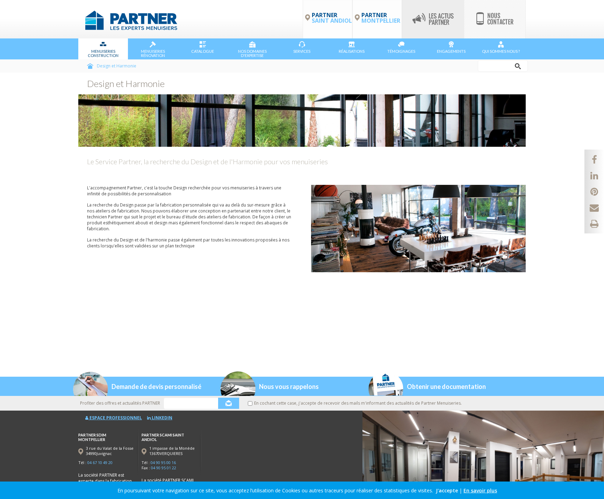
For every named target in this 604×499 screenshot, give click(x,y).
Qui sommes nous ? (501, 51)
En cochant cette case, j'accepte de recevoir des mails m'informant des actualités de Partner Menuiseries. (358, 403)
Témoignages (401, 51)
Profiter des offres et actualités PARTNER (120, 403)
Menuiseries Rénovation (153, 53)
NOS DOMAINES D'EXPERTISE (252, 53)
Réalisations (352, 51)
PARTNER (380, 17)
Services (301, 51)
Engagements (451, 51)
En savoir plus (480, 490)
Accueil (90, 66)
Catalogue (202, 51)
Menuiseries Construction (103, 53)
